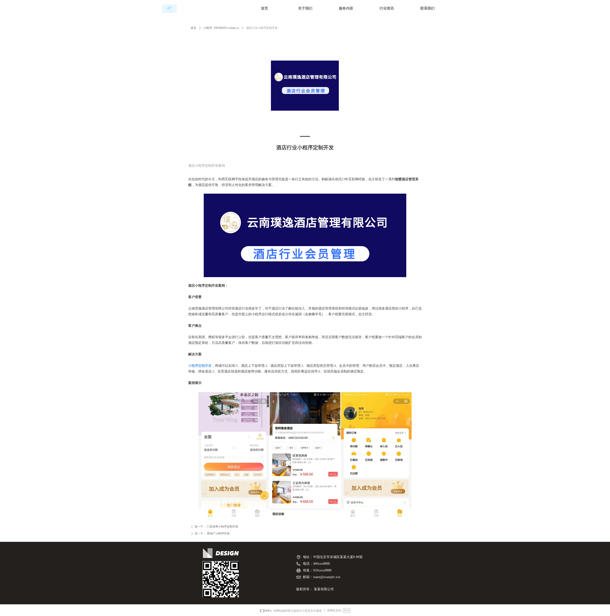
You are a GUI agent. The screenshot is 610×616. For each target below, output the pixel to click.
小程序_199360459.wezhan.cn (221, 28)
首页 (193, 28)
